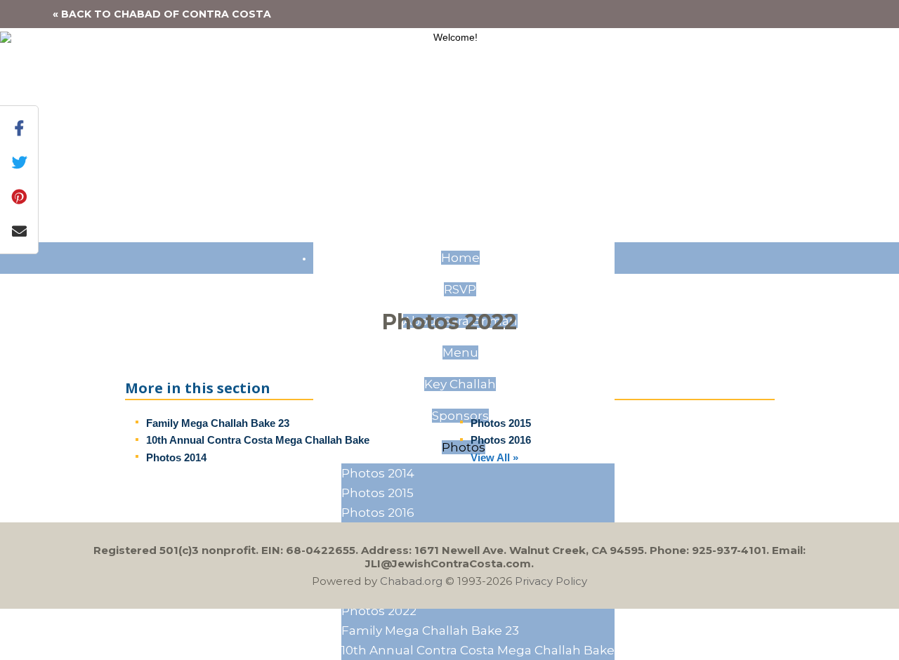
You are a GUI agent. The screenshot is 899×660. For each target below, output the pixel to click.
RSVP (460, 289)
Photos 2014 (377, 473)
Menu (460, 352)
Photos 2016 (377, 513)
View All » (494, 457)
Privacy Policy (551, 581)
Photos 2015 (377, 493)
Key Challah (460, 384)
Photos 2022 (378, 611)
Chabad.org (411, 581)
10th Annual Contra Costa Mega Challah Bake (478, 650)
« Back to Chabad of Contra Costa (162, 14)
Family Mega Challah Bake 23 (430, 630)
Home (460, 258)
